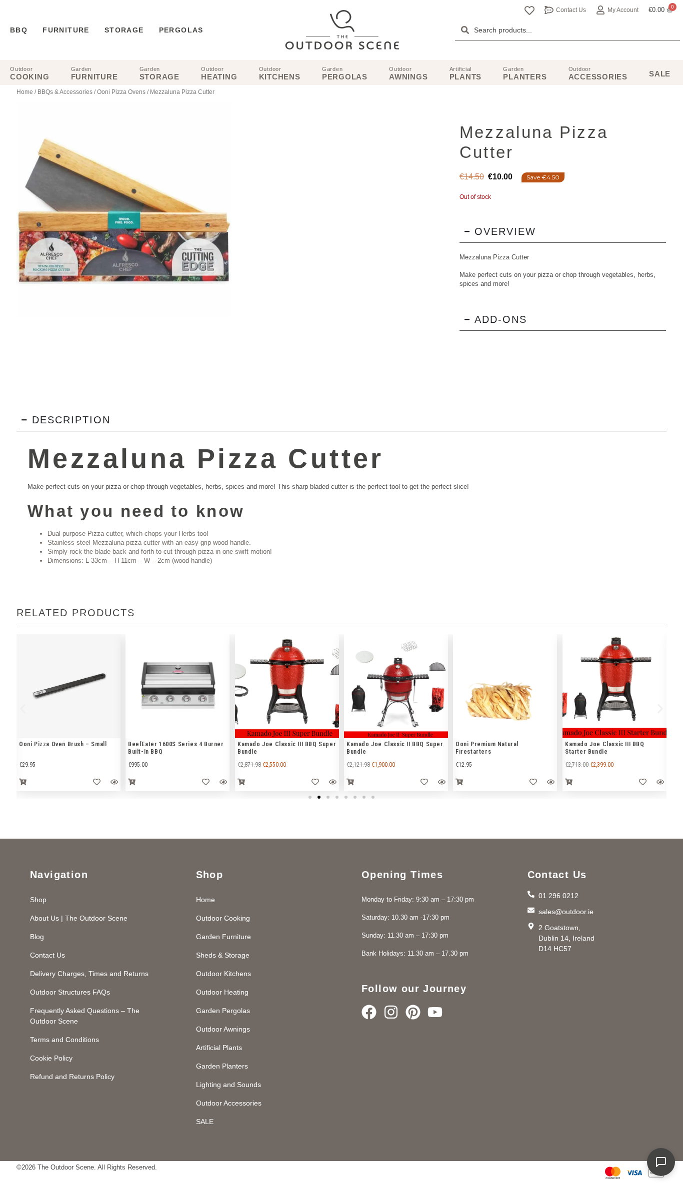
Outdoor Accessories (229, 1103)
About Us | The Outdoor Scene (79, 918)
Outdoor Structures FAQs (70, 992)
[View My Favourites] (529, 10)
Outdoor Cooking (223, 918)
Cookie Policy (51, 1058)
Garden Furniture (223, 937)
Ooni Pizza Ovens (121, 91)
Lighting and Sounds (228, 1085)
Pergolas (181, 30)
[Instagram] (391, 1012)
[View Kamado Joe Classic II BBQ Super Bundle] (396, 686)
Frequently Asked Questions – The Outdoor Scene (85, 1016)
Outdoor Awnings (223, 1029)
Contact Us (571, 9)
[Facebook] (369, 1012)
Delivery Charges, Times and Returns (89, 974)
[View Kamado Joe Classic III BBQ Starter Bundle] (614, 686)
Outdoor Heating (222, 992)
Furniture (66, 30)
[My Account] (600, 9)
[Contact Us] (549, 9)
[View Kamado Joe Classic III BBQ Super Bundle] (287, 686)
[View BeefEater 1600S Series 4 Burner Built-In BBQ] (178, 686)
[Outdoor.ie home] (342, 30)
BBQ (19, 30)
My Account (623, 9)
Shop (38, 900)
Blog (37, 937)
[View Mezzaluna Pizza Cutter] (123, 209)
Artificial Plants (219, 1048)
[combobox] (567, 30)
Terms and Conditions (64, 1040)
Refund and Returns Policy (72, 1077)
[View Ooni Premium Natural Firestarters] (505, 686)
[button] (22, 709)
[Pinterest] (413, 1012)
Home (24, 91)
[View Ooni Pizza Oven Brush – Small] (68, 686)
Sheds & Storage (223, 955)
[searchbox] (567, 30)
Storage (124, 30)
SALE (205, 1122)
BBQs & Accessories (65, 91)
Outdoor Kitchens (223, 974)
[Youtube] (435, 1012)
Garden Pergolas (223, 1011)
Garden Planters (222, 1066)
